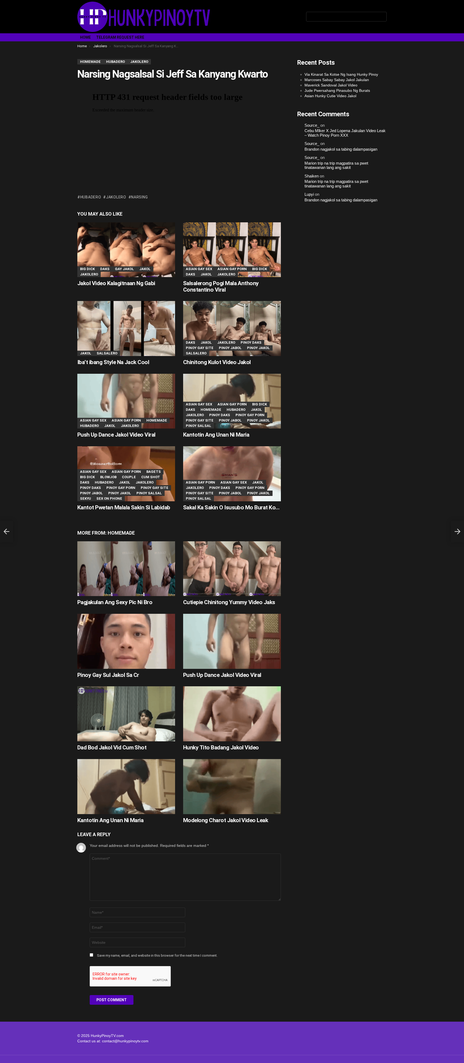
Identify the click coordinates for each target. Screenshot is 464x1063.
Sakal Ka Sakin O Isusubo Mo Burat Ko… (231, 507)
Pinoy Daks (251, 342)
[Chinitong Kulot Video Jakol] (232, 328)
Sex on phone (109, 498)
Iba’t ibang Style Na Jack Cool (113, 362)
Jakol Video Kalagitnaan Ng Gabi (116, 283)
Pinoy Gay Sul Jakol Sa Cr (108, 675)
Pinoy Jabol (230, 348)
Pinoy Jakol (258, 348)
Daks (105, 269)
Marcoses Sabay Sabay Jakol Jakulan (337, 80)
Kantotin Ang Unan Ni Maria (216, 434)
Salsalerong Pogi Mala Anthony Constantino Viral (221, 286)
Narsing (139, 197)
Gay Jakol (124, 269)
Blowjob (108, 477)
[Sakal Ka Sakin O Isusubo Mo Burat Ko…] (232, 473)
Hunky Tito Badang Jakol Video (221, 747)
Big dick (87, 269)
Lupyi (309, 194)
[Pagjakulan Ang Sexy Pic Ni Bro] (126, 568)
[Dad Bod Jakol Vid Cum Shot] (126, 713)
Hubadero (89, 426)
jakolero (116, 197)
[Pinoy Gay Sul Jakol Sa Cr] (126, 641)
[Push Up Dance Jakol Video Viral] (126, 401)
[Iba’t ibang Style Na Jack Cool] (126, 328)
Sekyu (85, 498)
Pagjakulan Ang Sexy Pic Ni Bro (114, 602)
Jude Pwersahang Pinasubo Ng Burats (337, 90)
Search (381, 18)
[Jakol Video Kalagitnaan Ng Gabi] (126, 249)
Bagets (153, 472)
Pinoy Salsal (198, 426)
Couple (129, 477)
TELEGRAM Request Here (120, 37)
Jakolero (89, 274)
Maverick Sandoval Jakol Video (331, 85)
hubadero (90, 197)
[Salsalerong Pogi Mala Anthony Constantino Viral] (232, 249)
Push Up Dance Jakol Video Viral (116, 434)
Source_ (312, 125)
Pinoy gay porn (249, 415)
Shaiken (312, 176)
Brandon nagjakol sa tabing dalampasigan (341, 149)
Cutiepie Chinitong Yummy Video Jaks (229, 602)
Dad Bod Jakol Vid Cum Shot (111, 747)
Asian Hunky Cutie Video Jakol (330, 96)
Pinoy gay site (199, 348)
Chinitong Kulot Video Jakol (217, 362)
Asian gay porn (232, 269)
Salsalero (107, 353)
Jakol (145, 269)
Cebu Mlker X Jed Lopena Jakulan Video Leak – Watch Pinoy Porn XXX (345, 133)
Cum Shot (150, 477)
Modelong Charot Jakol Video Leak (225, 820)
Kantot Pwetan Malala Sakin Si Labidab (123, 507)
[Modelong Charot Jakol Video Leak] (232, 786)
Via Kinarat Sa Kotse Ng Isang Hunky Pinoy (341, 74)
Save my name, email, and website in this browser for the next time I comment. (157, 955)
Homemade (156, 420)
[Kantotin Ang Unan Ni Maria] (232, 401)
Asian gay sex (199, 269)
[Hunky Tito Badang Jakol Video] (232, 713)
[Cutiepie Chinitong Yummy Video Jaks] (232, 568)
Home (85, 37)
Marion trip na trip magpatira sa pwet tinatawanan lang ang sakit (336, 165)
